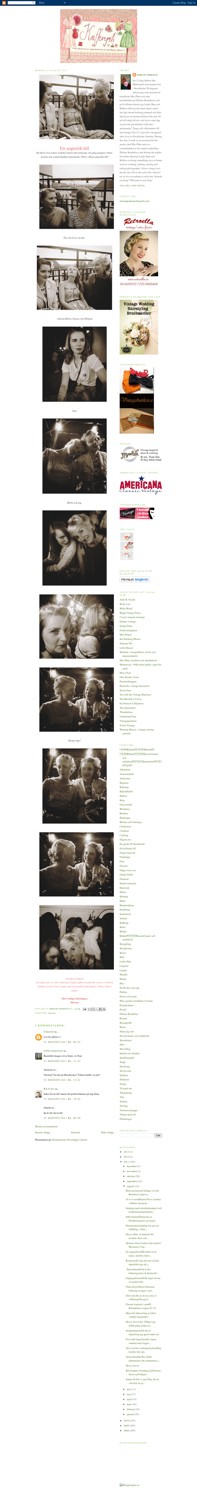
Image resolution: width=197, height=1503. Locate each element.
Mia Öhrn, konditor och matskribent (138, 660)
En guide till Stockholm (132, 844)
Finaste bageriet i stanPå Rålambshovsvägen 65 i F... (141, 1306)
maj (129, 1394)
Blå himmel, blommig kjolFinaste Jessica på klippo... (143, 1372)
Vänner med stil (128, 1114)
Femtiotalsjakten (128, 630)
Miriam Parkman (147, 74)
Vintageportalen (128, 721)
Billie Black (126, 608)
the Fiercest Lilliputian (132, 703)
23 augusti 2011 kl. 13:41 (62, 1080)
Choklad (124, 831)
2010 (127, 1420)
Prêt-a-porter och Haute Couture (136, 1001)
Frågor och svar (128, 870)
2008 (127, 1430)
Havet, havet (132, 1365)
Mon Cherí (125, 672)
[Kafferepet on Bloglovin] (135, 581)
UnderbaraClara (128, 716)
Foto (122, 861)
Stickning (125, 1066)
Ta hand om (126, 1088)
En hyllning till (128, 848)
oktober (131, 1176)
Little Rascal (126, 647)
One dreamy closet (129, 677)
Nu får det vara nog (129, 987)
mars (129, 1404)
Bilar (122, 800)
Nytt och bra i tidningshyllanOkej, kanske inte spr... (144, 1350)
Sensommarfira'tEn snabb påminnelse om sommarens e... (143, 1358)
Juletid (123, 918)
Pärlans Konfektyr (129, 1014)
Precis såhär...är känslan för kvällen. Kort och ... (140, 1236)
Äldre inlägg (107, 1132)
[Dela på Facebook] (100, 1009)
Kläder (123, 931)
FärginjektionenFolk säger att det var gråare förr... (143, 1280)
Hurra (122, 901)
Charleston (125, 826)
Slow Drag (125, 1049)
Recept (123, 1018)
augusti (131, 1186)
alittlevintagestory (53, 1050)
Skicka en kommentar (46, 1126)
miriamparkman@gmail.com (134, 201)
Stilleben (124, 1079)
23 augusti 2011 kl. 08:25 (62, 1042)
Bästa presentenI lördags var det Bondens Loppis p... (142, 1192)
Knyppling (125, 944)
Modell (123, 974)
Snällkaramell (127, 1057)
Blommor (124, 809)
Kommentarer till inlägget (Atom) (69, 1139)
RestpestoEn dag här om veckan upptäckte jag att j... (142, 1262)
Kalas (52, 1013)
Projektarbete (127, 1005)
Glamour (124, 879)
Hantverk (124, 887)
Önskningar (126, 1119)
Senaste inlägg (42, 1132)
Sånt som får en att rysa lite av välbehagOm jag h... (141, 1297)
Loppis (123, 970)
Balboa (123, 796)
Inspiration (125, 914)
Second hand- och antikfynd (134, 1036)
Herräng (124, 896)
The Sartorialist (128, 707)
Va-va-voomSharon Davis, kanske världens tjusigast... (143, 1201)
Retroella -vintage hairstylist (134, 686)
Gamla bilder (126, 874)
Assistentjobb (127, 774)
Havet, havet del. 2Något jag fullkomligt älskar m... (140, 1323)
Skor (122, 1044)
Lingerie (124, 966)
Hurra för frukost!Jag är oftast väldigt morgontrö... (141, 1315)
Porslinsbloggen (128, 681)
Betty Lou (125, 604)
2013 (127, 1151)
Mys (122, 983)
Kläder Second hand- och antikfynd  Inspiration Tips (141, 759)
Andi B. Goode (127, 599)
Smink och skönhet (130, 1053)
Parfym (123, 992)
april (129, 1399)
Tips (122, 1097)
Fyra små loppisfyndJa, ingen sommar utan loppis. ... (141, 1341)
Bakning (124, 787)
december (132, 1166)
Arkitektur (125, 769)
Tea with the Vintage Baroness (135, 694)
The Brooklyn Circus (131, 699)
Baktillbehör (126, 791)
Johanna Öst (126, 643)
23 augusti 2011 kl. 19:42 (62, 1099)
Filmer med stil (127, 852)
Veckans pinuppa (129, 1110)
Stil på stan (125, 1071)
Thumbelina (126, 712)
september (132, 1181)
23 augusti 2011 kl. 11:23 (62, 1061)
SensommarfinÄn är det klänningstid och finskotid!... (142, 1271)
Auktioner (125, 778)
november (132, 1171)
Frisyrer (124, 866)
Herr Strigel (126, 634)
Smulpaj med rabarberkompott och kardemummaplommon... (144, 1210)
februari (131, 1409)
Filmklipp (125, 857)
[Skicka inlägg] (84, 1008)
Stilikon (124, 1075)
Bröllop (124, 813)
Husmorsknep (127, 905)
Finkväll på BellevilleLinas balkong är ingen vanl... (140, 1288)
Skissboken (126, 1040)
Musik (123, 979)
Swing (123, 1084)
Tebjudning (126, 1092)
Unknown (49, 1031)
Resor (123, 1027)
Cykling (124, 835)
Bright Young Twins (130, 613)
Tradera (123, 1101)
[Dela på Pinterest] (104, 1009)
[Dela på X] (97, 1009)
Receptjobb (126, 1022)
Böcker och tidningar (131, 822)
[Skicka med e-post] (89, 1009)
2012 (127, 1156)
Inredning (125, 909)
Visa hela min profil (132, 185)
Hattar (123, 892)
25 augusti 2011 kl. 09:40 (62, 1118)
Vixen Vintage (127, 725)
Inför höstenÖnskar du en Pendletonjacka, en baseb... (141, 1218)
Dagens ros (125, 839)
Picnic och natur (128, 996)
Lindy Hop (125, 961)
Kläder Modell (137, 749)
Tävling (124, 1105)
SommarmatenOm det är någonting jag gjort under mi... (143, 1332)
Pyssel (123, 1009)
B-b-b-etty (49, 1088)
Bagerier (124, 782)
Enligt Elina (126, 626)
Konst (123, 952)
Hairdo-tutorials (128, 883)
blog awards (126, 804)
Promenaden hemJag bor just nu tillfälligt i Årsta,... (142, 1227)
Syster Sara (125, 690)
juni (129, 1389)
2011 (127, 1161)
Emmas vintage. (128, 621)
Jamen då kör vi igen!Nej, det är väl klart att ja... (142, 1381)
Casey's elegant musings (132, 617)
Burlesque (125, 817)
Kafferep (124, 922)
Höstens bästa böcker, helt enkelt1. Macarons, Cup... (144, 1245)
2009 (127, 1425)
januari (131, 1414)
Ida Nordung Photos (130, 639)
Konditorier (126, 948)
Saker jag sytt (127, 1031)
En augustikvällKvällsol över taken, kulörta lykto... (141, 1253)
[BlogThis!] (93, 1009)
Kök (122, 957)
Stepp (123, 1062)
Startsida (75, 1132)
